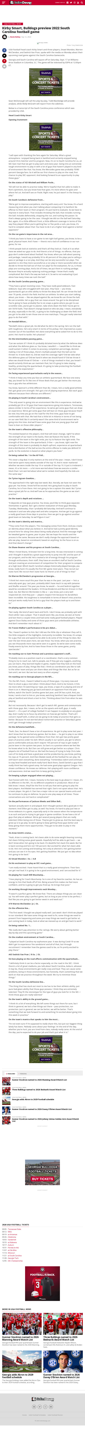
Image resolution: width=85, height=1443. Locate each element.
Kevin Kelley (15, 37)
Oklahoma (12, 1237)
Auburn (11, 1245)
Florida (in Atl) (13, 1248)
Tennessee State (14, 1229)
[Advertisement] (42, 11)
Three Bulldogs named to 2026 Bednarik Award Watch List (39, 1089)
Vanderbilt (12, 1240)
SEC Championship (15, 1261)
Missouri (11, 1253)
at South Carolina (15, 1255)
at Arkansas (12, 1234)
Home (24, 1415)
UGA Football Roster (55, 1415)
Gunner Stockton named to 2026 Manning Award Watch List (39, 1079)
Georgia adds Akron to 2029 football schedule (33, 1099)
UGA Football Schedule (37, 1415)
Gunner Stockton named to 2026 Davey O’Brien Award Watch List (42, 1109)
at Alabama (12, 1242)
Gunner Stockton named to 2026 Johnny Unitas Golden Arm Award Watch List (45, 1120)
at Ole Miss (12, 1250)
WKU (10, 1232)
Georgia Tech (13, 1258)
